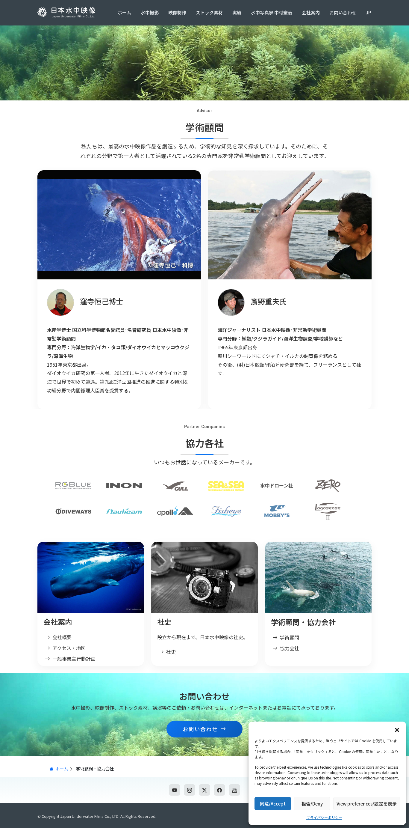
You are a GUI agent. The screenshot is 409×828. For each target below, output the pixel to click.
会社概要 (62, 637)
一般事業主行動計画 (74, 658)
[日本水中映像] (67, 12)
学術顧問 (289, 637)
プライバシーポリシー (324, 817)
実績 (236, 12)
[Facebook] (219, 790)
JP (368, 12)
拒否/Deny (312, 803)
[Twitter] (204, 790)
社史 (171, 651)
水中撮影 (150, 12)
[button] (397, 729)
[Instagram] (189, 790)
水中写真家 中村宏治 (271, 12)
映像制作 (177, 12)
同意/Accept (273, 803)
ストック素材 (209, 12)
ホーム (124, 12)
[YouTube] (174, 790)
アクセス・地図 (69, 647)
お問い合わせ (342, 12)
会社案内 (311, 12)
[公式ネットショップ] (234, 790)
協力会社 (289, 648)
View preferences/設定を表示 (367, 803)
